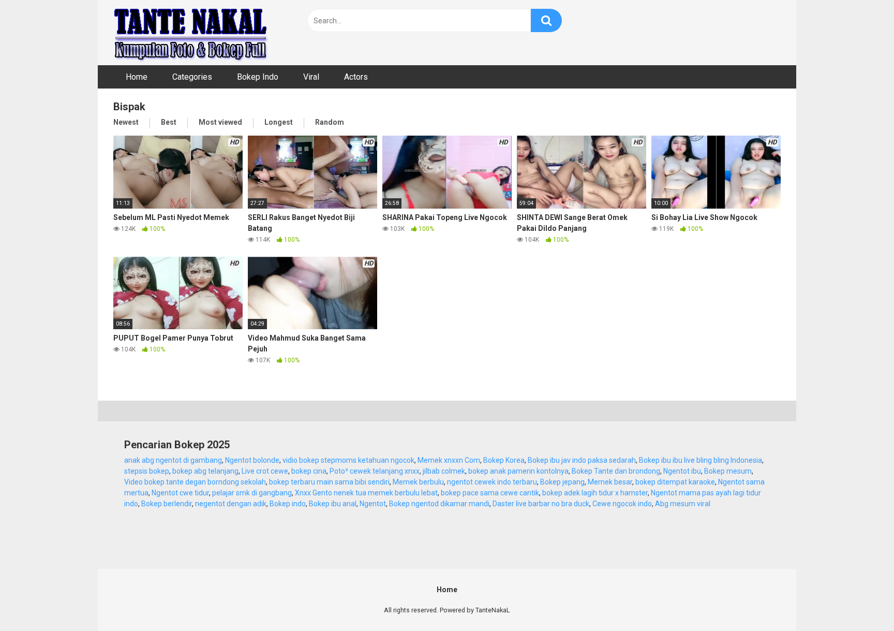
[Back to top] (859, 599)
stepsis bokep (146, 471)
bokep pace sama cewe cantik (490, 493)
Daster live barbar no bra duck (541, 504)
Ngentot (373, 504)
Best (168, 122)
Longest (278, 122)
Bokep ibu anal (332, 504)
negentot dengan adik (230, 504)
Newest (126, 122)
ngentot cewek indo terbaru (492, 482)
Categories (192, 77)
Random (329, 122)
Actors (356, 77)
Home (136, 77)
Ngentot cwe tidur (180, 493)
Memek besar (610, 482)
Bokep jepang (562, 482)
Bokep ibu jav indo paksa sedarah (582, 460)
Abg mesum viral (682, 504)
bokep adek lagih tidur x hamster (595, 493)
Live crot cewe (265, 471)
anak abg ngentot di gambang (173, 460)
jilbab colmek (444, 471)
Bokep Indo (257, 77)
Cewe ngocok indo (622, 504)
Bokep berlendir (166, 504)
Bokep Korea (504, 460)
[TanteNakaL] (191, 32)
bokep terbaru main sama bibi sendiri (329, 482)
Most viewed (220, 122)
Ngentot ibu (682, 471)
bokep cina (308, 471)
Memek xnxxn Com (449, 460)
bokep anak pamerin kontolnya (518, 471)
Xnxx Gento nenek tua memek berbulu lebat (366, 493)
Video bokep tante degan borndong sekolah (195, 482)
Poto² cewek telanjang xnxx (375, 471)
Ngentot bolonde (252, 460)
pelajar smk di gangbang (252, 493)
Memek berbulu (418, 482)
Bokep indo (288, 504)
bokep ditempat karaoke (675, 482)
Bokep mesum (728, 471)
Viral (311, 77)
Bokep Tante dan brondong (616, 471)
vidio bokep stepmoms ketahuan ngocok (348, 460)
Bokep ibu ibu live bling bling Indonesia (700, 460)
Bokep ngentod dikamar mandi (439, 504)
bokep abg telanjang (205, 471)
